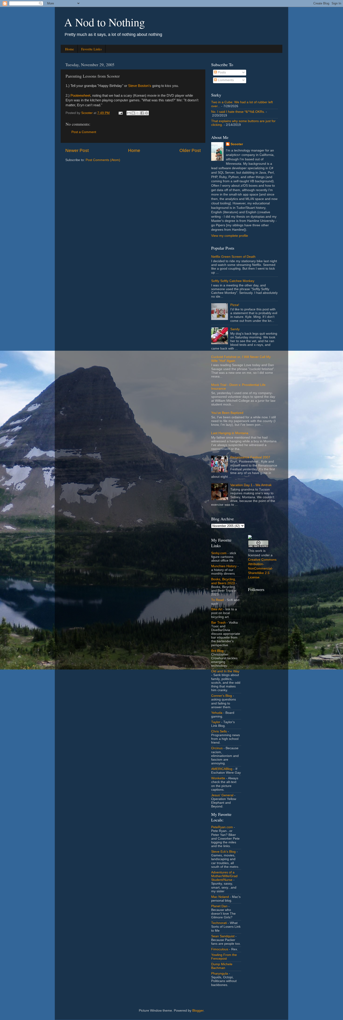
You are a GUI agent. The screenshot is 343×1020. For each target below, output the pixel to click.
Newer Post (77, 150)
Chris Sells (219, 731)
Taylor (215, 722)
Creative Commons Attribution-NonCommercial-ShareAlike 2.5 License (262, 568)
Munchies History (224, 566)
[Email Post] (120, 113)
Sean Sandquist (222, 936)
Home (69, 49)
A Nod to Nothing (104, 21)
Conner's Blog (221, 695)
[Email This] (128, 113)
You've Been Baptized (227, 413)
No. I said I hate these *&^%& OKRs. (238, 111)
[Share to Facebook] (142, 113)
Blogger (197, 1010)
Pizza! (234, 305)
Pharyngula (219, 973)
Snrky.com (219, 553)
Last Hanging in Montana (229, 433)
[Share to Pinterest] (146, 113)
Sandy (235, 329)
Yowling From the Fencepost (224, 956)
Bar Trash (218, 622)
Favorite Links (91, 49)
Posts (221, 72)
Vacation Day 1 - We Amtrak (251, 485)
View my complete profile (229, 235)
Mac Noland (220, 897)
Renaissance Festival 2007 (250, 457)
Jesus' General (222, 795)
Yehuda (216, 712)
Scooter (237, 144)
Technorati (219, 923)
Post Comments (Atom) (103, 160)
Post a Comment (83, 132)
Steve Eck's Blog (223, 851)
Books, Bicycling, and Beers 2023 (223, 581)
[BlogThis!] (133, 113)
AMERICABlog (221, 769)
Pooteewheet (80, 95)
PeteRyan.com (222, 827)
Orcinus (217, 748)
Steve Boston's (139, 86)
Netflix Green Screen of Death (233, 256)
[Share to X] (137, 113)
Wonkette (218, 778)
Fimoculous (219, 949)
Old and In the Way (225, 671)
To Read (217, 600)
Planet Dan (219, 906)
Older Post (190, 150)
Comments (225, 80)
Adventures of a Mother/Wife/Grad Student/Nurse (224, 876)
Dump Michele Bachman (221, 966)
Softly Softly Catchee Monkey (232, 281)
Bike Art (216, 609)
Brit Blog (217, 651)
